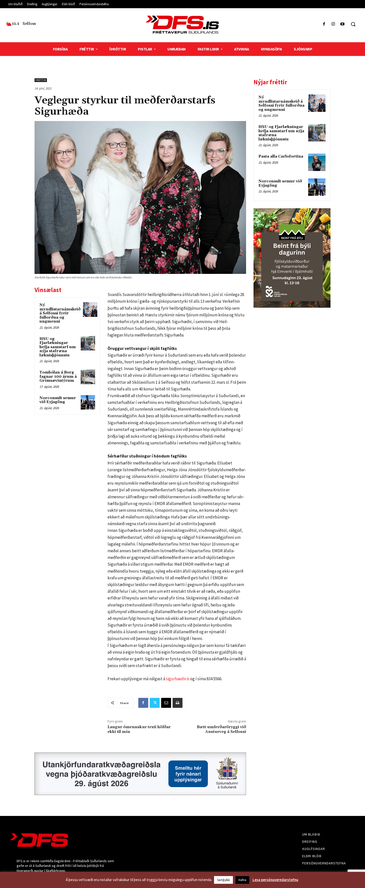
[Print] (177, 703)
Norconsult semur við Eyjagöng (57, 400)
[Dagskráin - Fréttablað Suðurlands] (182, 25)
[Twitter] (155, 703)
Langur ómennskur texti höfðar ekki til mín (139, 729)
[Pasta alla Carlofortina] (317, 162)
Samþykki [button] (223, 880)
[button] (353, 24)
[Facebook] (324, 24)
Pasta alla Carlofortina (280, 156)
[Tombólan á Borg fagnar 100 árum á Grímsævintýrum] (88, 377)
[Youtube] (342, 24)
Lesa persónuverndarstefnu (275, 879)
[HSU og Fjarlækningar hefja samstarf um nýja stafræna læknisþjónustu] (88, 343)
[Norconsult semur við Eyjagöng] (88, 402)
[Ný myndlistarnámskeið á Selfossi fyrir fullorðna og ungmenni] (90, 309)
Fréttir (41, 80)
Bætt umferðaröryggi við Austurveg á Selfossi (221, 729)
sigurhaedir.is (177, 678)
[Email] (166, 703)
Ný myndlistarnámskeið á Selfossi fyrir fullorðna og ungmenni (59, 313)
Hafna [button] (242, 880)
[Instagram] (333, 24)
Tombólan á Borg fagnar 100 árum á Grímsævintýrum (58, 376)
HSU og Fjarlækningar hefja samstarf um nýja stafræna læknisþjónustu (57, 347)
